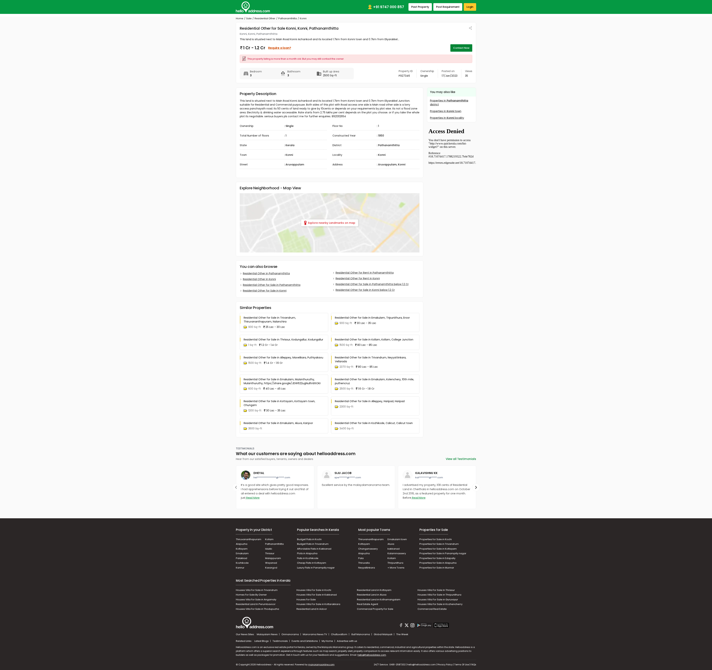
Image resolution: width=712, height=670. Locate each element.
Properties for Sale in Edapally (437, 558)
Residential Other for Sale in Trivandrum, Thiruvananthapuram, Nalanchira (270, 319)
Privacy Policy (445, 664)
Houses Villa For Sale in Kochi (313, 590)
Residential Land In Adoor (311, 609)
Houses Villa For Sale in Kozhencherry (440, 604)
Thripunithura (395, 563)
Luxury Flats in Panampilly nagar (316, 567)
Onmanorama (290, 634)
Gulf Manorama (360, 634)
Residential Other (265, 18)
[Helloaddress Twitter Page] (407, 625)
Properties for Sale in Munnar (436, 567)
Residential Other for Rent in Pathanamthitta (365, 273)
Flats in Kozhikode (307, 558)
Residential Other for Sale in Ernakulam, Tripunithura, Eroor (372, 318)
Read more (252, 498)
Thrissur (269, 553)
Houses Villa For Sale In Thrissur (436, 590)
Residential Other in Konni (259, 279)
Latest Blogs (261, 641)
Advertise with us (347, 641)
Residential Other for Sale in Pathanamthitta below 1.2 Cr (372, 284)
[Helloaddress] (252, 6)
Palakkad (241, 558)
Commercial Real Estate (432, 609)
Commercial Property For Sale (375, 609)
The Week (402, 634)
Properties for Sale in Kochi (435, 539)
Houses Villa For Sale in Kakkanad (316, 594)
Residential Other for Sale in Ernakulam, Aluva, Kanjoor (278, 423)
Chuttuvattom (339, 634)
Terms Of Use (461, 664)
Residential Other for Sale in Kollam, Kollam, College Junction (374, 339)
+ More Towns (396, 567)
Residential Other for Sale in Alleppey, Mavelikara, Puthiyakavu (283, 357)
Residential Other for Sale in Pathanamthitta (271, 285)
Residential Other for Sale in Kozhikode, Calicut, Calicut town (374, 423)
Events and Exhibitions (305, 641)
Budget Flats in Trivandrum (313, 544)
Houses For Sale (306, 599)
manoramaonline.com (321, 664)
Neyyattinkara (366, 567)
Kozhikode (242, 563)
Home (239, 18)
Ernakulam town (397, 539)
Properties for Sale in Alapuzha (437, 563)
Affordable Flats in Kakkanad (314, 549)
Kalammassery (397, 553)
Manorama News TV (315, 634)
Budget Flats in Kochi (309, 539)
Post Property (420, 7)
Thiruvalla (364, 563)
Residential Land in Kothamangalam (378, 599)
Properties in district (449, 102)
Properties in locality (447, 118)
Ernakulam (242, 553)
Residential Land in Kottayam (374, 590)
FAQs (473, 664)
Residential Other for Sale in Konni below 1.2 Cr (365, 290)
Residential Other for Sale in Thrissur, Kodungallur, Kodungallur (283, 339)
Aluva (391, 544)
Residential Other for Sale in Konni (264, 290)
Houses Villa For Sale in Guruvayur (438, 599)
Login (470, 7)
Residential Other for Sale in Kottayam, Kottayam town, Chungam (279, 403)
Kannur (240, 567)
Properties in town (445, 111)
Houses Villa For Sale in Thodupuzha (257, 609)
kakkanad (394, 549)
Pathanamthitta (287, 18)
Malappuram (273, 558)
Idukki (268, 549)
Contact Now (461, 48)
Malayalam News (267, 634)
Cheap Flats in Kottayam (311, 563)
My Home (328, 641)
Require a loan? (279, 48)
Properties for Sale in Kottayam (438, 549)
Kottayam (242, 549)
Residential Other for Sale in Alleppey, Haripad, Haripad (370, 401)
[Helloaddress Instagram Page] (412, 626)
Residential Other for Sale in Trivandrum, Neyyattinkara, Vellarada (370, 359)
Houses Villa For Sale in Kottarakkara (318, 604)
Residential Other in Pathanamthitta (266, 273)
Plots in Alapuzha (307, 553)
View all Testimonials (461, 459)
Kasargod (271, 567)
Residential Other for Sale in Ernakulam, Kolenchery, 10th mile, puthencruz (374, 381)
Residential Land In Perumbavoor (256, 604)
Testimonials (280, 641)
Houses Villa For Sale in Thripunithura (439, 594)
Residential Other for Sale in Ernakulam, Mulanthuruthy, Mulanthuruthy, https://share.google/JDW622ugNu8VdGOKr (282, 381)
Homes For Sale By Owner (251, 594)
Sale (249, 18)
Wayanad (271, 563)
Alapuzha (241, 544)
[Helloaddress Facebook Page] (401, 625)
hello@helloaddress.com (371, 654)
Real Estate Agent (367, 604)
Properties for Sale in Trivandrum (439, 544)
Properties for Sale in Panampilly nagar (442, 553)
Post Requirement (447, 7)
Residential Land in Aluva (371, 594)
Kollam (269, 539)
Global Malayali (383, 634)
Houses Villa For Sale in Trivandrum (257, 590)
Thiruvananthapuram (248, 539)
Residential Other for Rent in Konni (358, 278)
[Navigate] (236, 487)
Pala (361, 558)
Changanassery (368, 549)
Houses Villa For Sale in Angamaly (256, 599)
